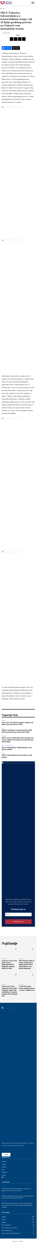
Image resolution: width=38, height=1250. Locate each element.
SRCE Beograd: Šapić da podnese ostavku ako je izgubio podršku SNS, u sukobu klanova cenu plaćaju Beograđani (26, 964)
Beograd (2, 8)
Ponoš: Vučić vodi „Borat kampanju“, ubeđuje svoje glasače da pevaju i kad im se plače (17, 723)
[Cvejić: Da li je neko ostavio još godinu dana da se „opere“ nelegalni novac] (27, 977)
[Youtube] (23, 1245)
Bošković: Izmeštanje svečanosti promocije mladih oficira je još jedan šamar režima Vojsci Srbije (17, 731)
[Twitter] (15, 39)
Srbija (3, 728)
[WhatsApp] (24, 39)
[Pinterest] (19, 39)
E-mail (8, 914)
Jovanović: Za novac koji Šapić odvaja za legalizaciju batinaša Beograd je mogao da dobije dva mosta (9, 964)
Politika (4, 720)
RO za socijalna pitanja (7, 745)
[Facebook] (11, 39)
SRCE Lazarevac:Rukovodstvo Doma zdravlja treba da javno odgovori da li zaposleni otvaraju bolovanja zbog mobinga (18, 739)
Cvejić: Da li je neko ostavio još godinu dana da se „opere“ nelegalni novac (27, 988)
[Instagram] (15, 1245)
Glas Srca (21, 984)
